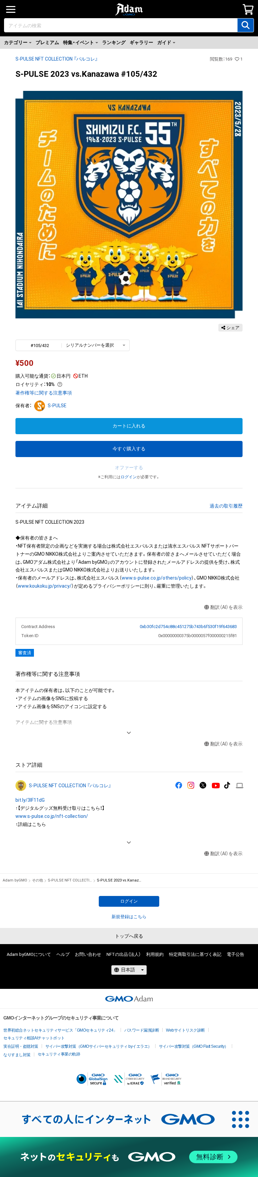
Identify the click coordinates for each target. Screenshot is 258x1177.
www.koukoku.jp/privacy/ (45, 586)
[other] (240, 785)
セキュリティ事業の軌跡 (59, 1054)
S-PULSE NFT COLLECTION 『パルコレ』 (56, 59)
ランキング (114, 42)
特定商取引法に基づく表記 (195, 954)
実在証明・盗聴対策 (20, 1046)
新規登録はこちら (129, 916)
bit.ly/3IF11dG (30, 800)
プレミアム (47, 42)
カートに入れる (129, 425)
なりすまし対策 (17, 1054)
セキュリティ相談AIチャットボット (34, 1038)
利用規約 (155, 954)
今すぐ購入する (129, 448)
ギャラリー (141, 42)
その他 (37, 880)
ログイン (129, 477)
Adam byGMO (15, 880)
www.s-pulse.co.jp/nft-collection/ (51, 816)
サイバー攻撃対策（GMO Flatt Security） (193, 1046)
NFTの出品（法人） (123, 954)
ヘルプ (63, 954)
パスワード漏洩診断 (141, 1030)
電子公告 (235, 954)
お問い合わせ (88, 954)
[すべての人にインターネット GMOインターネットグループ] (111, 1119)
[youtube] (216, 786)
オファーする (129, 467)
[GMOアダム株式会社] (129, 999)
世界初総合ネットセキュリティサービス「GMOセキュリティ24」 (60, 1030)
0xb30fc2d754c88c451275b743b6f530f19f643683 (188, 626)
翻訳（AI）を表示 (226, 607)
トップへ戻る (129, 936)
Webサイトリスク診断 (185, 1030)
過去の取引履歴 (226, 506)
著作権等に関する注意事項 (43, 392)
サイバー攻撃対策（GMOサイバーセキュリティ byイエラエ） (98, 1046)
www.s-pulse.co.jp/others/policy (156, 578)
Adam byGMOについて (29, 954)
